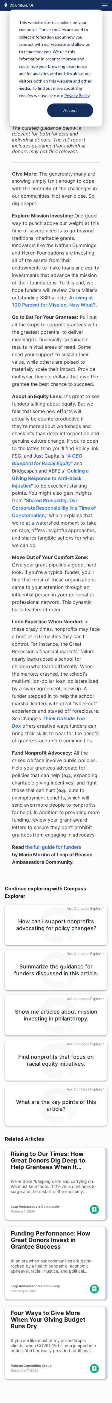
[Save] (94, 1209)
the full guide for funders (53, 847)
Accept (70, 110)
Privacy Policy (76, 95)
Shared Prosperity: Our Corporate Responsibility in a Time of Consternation (54, 507)
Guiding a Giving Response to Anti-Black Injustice (50, 478)
